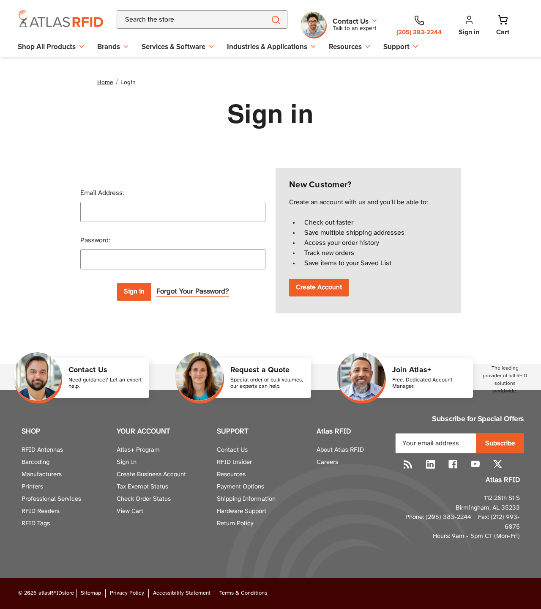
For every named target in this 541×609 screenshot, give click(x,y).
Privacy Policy (127, 593)
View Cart (130, 511)
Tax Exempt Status (142, 486)
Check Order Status (144, 499)
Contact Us (232, 450)
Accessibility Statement (181, 593)
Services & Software (173, 46)
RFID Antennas (42, 450)
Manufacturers (42, 474)
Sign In (127, 462)
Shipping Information (246, 499)
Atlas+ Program (138, 450)
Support (396, 46)
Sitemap (91, 593)
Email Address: (102, 193)
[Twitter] (497, 464)
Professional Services (51, 499)
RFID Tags (36, 523)
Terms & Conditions (243, 593)
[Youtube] (475, 464)
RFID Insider (234, 462)
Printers (32, 486)
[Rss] (408, 464)
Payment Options (240, 486)
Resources (345, 46)
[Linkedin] (430, 464)
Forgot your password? (192, 291)
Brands (108, 46)
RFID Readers (41, 511)
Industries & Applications (267, 46)
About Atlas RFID (340, 450)
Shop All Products (47, 46)
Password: (95, 240)
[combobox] (181, 19)
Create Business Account (151, 474)
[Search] (275, 19)
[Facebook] (452, 464)
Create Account (319, 287)
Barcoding (35, 462)
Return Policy (235, 523)
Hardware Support (241, 511)
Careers (327, 462)
